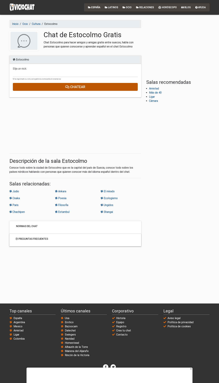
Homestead (72, 342)
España (95, 7)
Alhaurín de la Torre (76, 347)
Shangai (108, 212)
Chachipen (18, 212)
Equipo (120, 322)
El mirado (109, 191)
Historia (120, 318)
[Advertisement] (75, 125)
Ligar (152, 96)
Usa (67, 318)
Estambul (63, 212)
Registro (121, 326)
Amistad (154, 88)
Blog (187, 7)
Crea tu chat (123, 330)
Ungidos (108, 205)
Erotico (69, 322)
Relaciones (146, 7)
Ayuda (202, 7)
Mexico (18, 326)
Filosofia (62, 205)
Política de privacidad (181, 322)
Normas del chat (27, 226)
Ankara (61, 191)
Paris (15, 205)
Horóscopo (169, 7)
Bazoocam (71, 326)
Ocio (128, 7)
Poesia (61, 198)
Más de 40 (155, 92)
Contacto (122, 334)
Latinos (112, 7)
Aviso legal (174, 318)
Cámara (153, 100)
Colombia (19, 338)
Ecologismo (110, 198)
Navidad (69, 338)
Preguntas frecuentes (33, 239)
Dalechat (70, 330)
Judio (15, 191)
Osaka (16, 198)
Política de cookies (179, 326)
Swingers (70, 334)
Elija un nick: (20, 68)
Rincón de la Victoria (77, 355)
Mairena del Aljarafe (77, 351)
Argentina (19, 322)
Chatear (77, 87)
